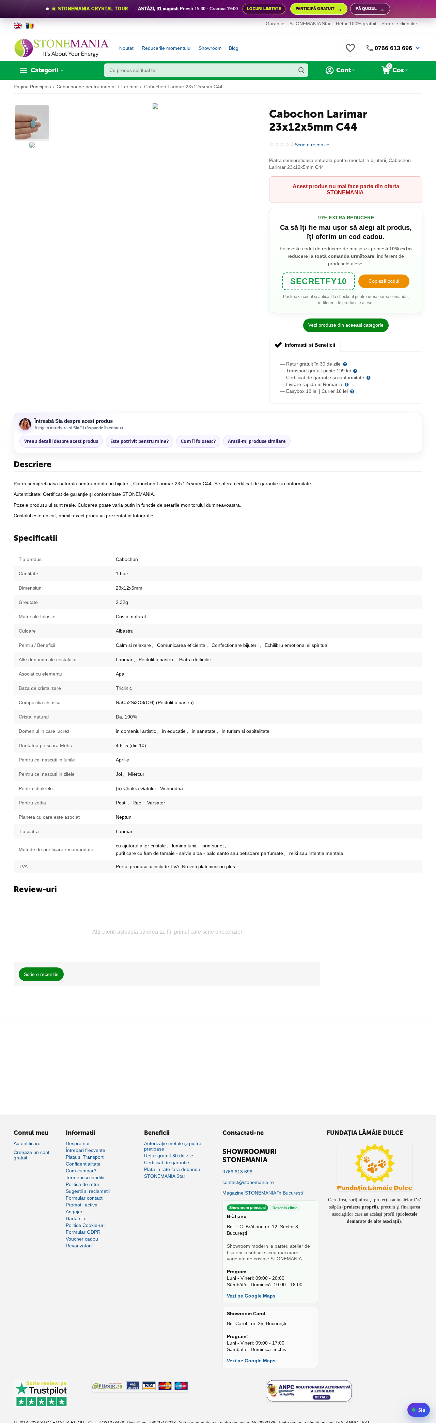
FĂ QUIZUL (370, 9)
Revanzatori (79, 1245)
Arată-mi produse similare (257, 441)
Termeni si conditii (85, 1177)
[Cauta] (301, 70)
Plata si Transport (85, 1157)
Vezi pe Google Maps (251, 1296)
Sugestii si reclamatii (88, 1191)
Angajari (74, 1211)
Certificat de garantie (166, 1162)
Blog (233, 48)
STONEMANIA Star (310, 23)
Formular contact (84, 1198)
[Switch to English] (18, 25)
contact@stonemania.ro (248, 1182)
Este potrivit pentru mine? (139, 441)
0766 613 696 (393, 48)
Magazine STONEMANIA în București (262, 1193)
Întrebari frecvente (85, 1150)
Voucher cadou (82, 1239)
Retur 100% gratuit (356, 23)
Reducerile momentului (166, 48)
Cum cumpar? (81, 1170)
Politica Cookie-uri (85, 1225)
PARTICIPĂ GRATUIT (319, 9)
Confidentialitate (83, 1164)
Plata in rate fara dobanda (172, 1169)
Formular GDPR (83, 1232)
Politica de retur (82, 1184)
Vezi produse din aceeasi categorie (346, 325)
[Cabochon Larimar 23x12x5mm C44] (155, 106)
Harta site (76, 1218)
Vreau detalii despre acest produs (61, 441)
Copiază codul (384, 281)
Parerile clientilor (399, 23)
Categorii (44, 70)
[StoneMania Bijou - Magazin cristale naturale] (61, 47)
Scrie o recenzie (312, 144)
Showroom (210, 48)
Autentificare (27, 1143)
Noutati (127, 48)
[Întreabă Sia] (418, 1410)
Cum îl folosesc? (198, 441)
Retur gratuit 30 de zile (168, 1155)
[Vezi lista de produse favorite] (350, 52)
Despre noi (77, 1143)
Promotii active (81, 1204)
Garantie (275, 23)
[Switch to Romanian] (30, 25)
